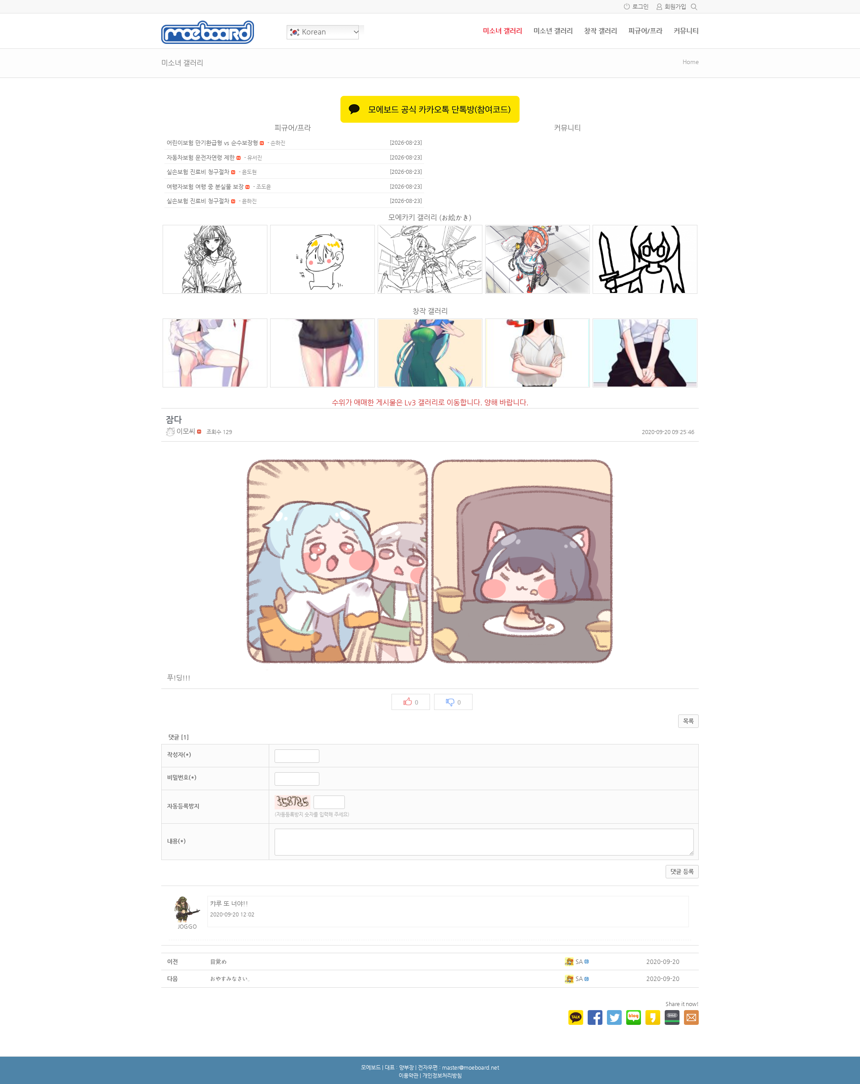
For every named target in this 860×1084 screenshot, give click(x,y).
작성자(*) (179, 754)
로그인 (640, 6)
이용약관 (408, 1075)
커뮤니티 (686, 30)
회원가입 (675, 6)
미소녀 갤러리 (502, 30)
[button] (171, 431)
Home (691, 61)
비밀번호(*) (182, 777)
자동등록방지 (183, 806)
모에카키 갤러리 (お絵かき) (430, 217)
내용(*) (176, 841)
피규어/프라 (645, 30)
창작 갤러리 (600, 30)
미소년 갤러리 (553, 30)
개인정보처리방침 (442, 1075)
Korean (313, 31)
